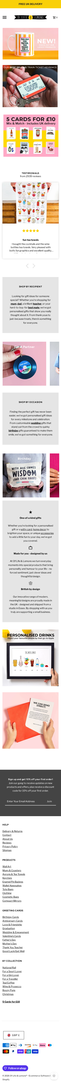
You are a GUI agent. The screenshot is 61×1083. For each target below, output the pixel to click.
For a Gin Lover (10, 975)
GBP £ (16, 1035)
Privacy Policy (10, 846)
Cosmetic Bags (10, 896)
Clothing (7, 893)
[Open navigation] (7, 17)
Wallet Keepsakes (11, 885)
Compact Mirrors (11, 900)
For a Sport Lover (12, 971)
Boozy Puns (8, 990)
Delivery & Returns (12, 831)
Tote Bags (7, 889)
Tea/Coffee (8, 982)
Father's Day (9, 939)
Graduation (8, 928)
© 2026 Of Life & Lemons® (15, 1075)
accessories (47, 533)
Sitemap (7, 850)
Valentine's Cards (11, 936)
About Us (7, 838)
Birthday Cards (10, 917)
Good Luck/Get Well (13, 951)
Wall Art (6, 866)
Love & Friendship (12, 924)
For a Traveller (10, 978)
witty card (26, 529)
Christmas (8, 994)
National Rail (9, 967)
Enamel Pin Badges (12, 881)
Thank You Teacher (12, 947)
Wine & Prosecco (11, 986)
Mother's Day (9, 943)
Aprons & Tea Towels (13, 874)
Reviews (6, 842)
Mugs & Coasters (11, 870)
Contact (6, 835)
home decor (39, 529)
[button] (28, 266)
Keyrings (7, 878)
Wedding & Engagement (15, 932)
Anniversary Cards (12, 920)
